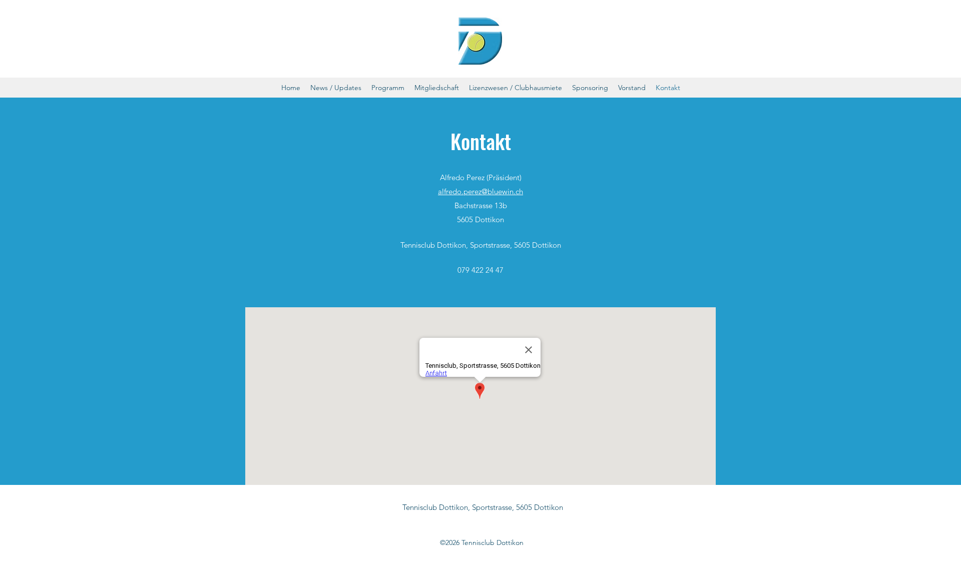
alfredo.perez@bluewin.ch (480, 191)
